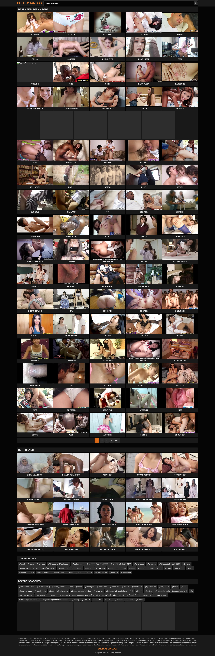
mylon (188, 564)
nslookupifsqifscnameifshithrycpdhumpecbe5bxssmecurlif (45, 599)
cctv (185, 587)
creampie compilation (82, 591)
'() (132, 591)
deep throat (102, 572)
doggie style (59, 572)
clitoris (89, 572)
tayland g (165, 587)
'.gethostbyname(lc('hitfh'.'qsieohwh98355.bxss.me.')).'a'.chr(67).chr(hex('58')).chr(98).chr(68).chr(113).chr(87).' (93, 595)
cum (124, 568)
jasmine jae (151, 587)
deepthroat (77, 568)
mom (32, 564)
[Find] (196, 3)
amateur (152, 564)
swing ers (99, 591)
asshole (115, 572)
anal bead (140, 564)
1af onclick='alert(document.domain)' (172, 591)
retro (176, 587)
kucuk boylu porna (136, 599)
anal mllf (99, 599)
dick (32, 572)
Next (117, 440)
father (150, 591)
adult (143, 568)
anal (23, 564)
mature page (26, 591)
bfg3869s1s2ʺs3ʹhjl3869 (98, 564)
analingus (64, 568)
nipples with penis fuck (118, 591)
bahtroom (138, 587)
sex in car (103, 587)
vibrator (87, 599)
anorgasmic (44, 572)
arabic (126, 587)
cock (133, 568)
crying (76, 599)
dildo (191, 568)
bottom (90, 568)
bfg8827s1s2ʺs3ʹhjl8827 (59, 564)
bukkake (102, 568)
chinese (42, 564)
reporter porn (161, 595)
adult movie (26, 568)
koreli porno (41, 591)
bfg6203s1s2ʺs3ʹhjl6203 (170, 564)
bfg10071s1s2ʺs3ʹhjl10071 (45, 568)
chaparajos (146, 595)
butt (140, 591)
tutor (109, 599)
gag (52, 591)
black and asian (27, 587)
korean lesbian (27, 595)
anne (80, 587)
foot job (90, 587)
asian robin (64, 591)
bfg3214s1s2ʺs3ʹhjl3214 (122, 564)
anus (71, 572)
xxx (161, 568)
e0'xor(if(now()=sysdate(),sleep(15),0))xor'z (56, 587)
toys (169, 568)
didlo (80, 572)
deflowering (79, 564)
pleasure (115, 587)
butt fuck (180, 568)
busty (152, 568)
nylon (23, 572)
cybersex (127, 572)
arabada (41, 595)
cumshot (114, 568)
